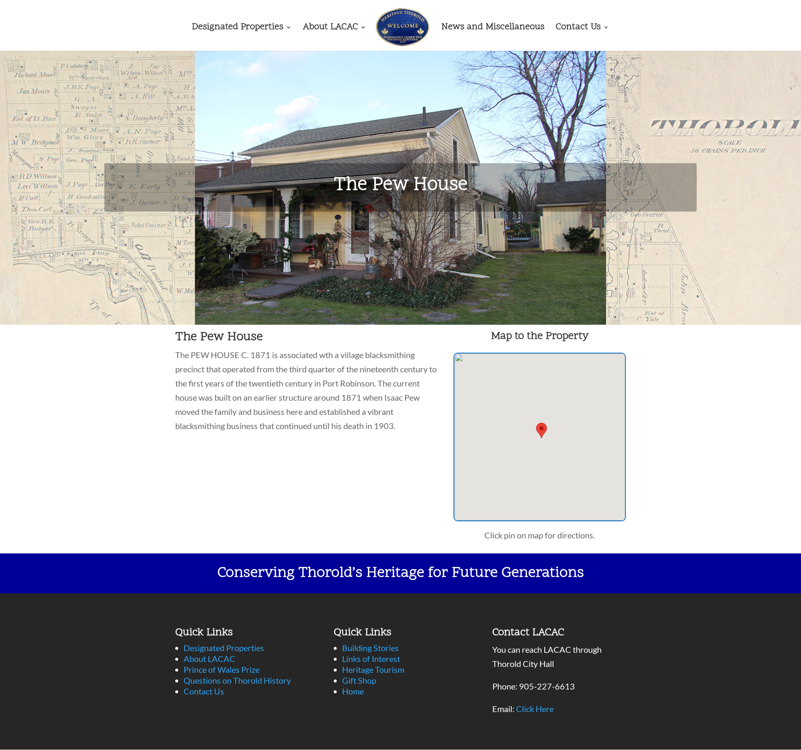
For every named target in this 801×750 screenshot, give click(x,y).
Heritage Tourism (373, 669)
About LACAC (330, 28)
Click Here (535, 709)
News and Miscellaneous (492, 28)
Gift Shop (359, 680)
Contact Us (578, 28)
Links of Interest (371, 659)
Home (353, 691)
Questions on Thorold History (237, 680)
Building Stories (370, 648)
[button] (541, 430)
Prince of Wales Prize (221, 669)
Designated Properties (237, 28)
